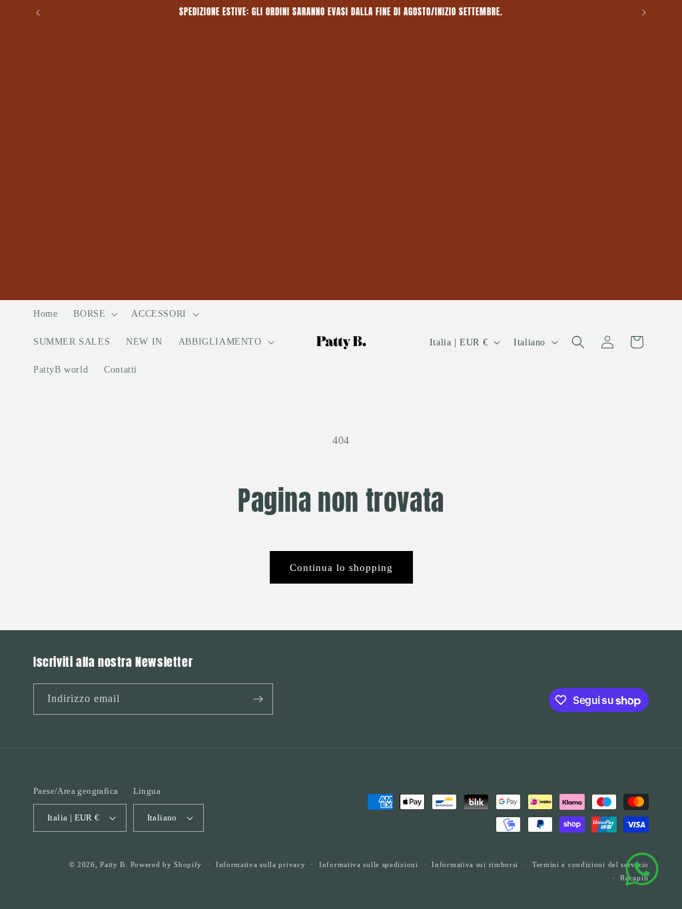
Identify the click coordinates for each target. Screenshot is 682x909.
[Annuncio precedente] (38, 12)
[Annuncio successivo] (644, 12)
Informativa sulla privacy (261, 864)
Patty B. (114, 864)
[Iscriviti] (257, 699)
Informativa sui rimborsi (475, 864)
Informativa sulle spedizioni (368, 864)
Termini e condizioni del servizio (590, 864)
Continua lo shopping (341, 567)
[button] (94, 314)
